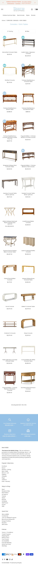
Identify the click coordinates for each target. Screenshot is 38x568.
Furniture (4, 466)
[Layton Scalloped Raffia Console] (28, 241)
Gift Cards (5, 524)
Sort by (11, 31)
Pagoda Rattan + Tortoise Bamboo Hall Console (28, 166)
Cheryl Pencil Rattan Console (9, 279)
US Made (4, 501)
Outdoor (4, 479)
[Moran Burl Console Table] (10, 43)
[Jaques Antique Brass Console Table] (28, 269)
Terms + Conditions (7, 532)
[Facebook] (2, 559)
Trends (4, 496)
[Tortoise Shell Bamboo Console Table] (28, 71)
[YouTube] (7, 559)
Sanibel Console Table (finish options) (28, 194)
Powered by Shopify (16, 562)
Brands (33, 15)
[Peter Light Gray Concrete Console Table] (10, 350)
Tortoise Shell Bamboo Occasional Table (28, 108)
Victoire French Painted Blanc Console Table (9, 251)
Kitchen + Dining (6, 469)
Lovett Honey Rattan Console (28, 222)
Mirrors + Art (5, 473)
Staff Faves (5, 503)
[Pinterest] (4, 559)
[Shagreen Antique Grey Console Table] (10, 156)
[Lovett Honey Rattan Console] (28, 212)
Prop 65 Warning (6, 542)
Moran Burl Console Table (9, 52)
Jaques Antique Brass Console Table (28, 279)
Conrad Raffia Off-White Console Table (28, 360)
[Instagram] (9, 559)
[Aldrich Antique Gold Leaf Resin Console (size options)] (10, 212)
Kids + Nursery (6, 481)
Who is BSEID (5, 514)
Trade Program (6, 534)
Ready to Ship (6, 491)
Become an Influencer (8, 519)
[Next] (35, 2)
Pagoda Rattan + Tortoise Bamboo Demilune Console (9, 389)
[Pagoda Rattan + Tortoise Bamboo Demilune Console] (10, 378)
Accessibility (5, 541)
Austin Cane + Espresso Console (28, 52)
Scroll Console (10, 306)
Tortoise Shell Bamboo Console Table (28, 80)
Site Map (4, 546)
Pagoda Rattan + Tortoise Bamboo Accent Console (28, 136)
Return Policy (5, 537)
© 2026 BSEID (5, 562)
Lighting (4, 474)
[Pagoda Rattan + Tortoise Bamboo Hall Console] (28, 156)
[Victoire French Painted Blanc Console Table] (10, 241)
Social (3, 504)
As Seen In (5, 494)
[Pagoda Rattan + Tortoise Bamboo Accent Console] (28, 127)
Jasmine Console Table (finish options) (10, 194)
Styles (28, 15)
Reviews (4, 522)
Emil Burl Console (10, 80)
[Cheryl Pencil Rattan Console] (10, 269)
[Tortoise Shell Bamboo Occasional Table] (28, 99)
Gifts (3, 506)
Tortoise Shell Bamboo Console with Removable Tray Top (10, 137)
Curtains (4, 476)
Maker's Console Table (28, 306)
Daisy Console (28, 333)
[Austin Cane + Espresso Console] (28, 43)
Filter (28, 31)
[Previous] (3, 2)
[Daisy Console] (28, 324)
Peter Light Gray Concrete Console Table (9, 360)
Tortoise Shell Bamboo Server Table (9, 108)
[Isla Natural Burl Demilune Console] (28, 378)
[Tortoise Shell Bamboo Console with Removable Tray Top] (10, 127)
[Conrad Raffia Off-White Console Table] (28, 350)
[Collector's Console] (10, 324)
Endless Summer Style (9, 15)
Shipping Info (5, 536)
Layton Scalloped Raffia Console (28, 251)
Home (3, 20)
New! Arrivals (20, 15)
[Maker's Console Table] (28, 297)
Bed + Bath (5, 471)
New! (3, 489)
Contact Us (5, 516)
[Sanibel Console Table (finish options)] (28, 184)
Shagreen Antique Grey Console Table (10, 166)
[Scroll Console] (10, 297)
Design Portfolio (6, 521)
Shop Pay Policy (6, 544)
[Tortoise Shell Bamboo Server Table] (10, 99)
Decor (3, 468)
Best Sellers (5, 492)
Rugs (3, 478)
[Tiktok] (12, 559)
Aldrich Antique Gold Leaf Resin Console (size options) (10, 223)
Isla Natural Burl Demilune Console (28, 388)
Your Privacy (5, 539)
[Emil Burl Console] (10, 71)
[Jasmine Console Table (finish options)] (10, 184)
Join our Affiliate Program (9, 517)
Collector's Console (9, 333)
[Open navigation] (2, 9)
